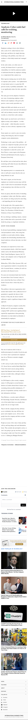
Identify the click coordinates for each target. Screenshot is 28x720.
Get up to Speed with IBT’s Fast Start (18, 540)
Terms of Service (11, 344)
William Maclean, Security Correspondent (8, 37)
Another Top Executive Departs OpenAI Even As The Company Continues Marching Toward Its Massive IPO (13, 673)
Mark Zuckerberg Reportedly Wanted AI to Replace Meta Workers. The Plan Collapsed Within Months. (12, 572)
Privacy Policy (20, 344)
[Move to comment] (20, 43)
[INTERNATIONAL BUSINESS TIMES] (14, 2)
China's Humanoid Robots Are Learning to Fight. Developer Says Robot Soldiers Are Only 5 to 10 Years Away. (14, 648)
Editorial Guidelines (20, 444)
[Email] (17, 43)
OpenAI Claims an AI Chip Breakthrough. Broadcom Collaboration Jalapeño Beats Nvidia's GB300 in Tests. (14, 597)
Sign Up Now (19, 544)
